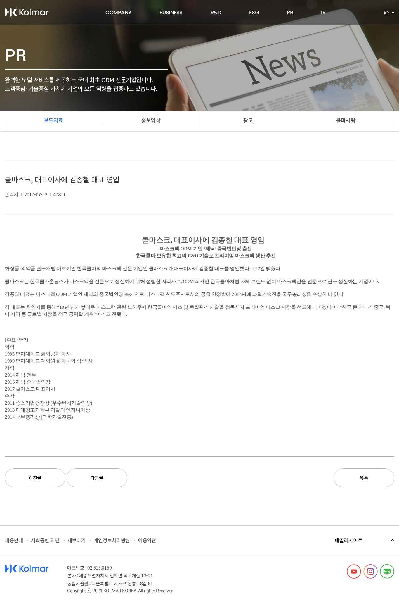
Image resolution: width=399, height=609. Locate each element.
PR (290, 12)
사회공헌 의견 (45, 540)
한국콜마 (26, 12)
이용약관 (147, 540)
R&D (216, 12)
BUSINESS (171, 12)
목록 (364, 477)
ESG (254, 12)
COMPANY (118, 12)
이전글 (35, 477)
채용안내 (14, 540)
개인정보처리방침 (111, 540)
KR (386, 13)
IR (323, 12)
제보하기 (76, 540)
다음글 (97, 477)
